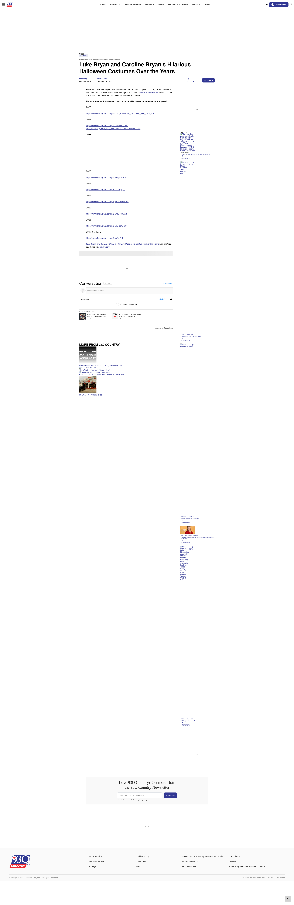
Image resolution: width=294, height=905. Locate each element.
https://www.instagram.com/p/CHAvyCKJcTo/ (106, 177)
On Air (102, 5)
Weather (149, 5)
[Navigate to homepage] (13, 5)
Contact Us (141, 861)
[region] (126, 306)
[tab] (85, 299)
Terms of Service (96, 861)
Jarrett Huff (190, 334)
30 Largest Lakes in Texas (189, 721)
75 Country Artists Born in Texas (191, 336)
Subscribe (170, 795)
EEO (138, 866)
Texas (183, 334)
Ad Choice (235, 856)
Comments (192, 81)
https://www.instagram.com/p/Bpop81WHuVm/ (107, 201)
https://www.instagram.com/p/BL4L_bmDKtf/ (106, 225)
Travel (183, 517)
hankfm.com (104, 246)
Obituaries (185, 535)
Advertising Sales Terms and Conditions (247, 866)
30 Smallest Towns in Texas (190, 519)
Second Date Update (178, 5)
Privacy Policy (95, 856)
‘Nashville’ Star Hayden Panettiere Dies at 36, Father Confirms (197, 538)
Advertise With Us (190, 861)
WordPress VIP (258, 878)
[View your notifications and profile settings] (267, 4)
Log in (164, 283)
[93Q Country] (19, 867)
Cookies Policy (142, 856)
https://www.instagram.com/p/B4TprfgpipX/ (105, 189)
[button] (147, 54)
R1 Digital (93, 866)
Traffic (207, 5)
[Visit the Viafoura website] (168, 328)
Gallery (83, 56)
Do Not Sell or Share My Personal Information (203, 856)
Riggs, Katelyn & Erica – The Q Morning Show (195, 154)
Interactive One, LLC (32, 878)
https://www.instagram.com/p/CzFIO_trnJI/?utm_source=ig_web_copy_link (120, 113)
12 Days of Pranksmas (147, 92)
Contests (115, 5)
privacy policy (142, 800)
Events (160, 5)
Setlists (196, 5)
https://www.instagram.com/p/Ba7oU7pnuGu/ (106, 213)
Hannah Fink (85, 81)
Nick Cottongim (194, 535)
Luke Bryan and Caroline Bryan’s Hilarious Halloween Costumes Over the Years (122, 243)
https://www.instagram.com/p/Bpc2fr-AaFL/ (105, 238)
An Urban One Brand (276, 878)
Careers (232, 861)
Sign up (169, 283)
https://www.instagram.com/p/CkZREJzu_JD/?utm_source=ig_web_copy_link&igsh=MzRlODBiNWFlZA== (113, 127)
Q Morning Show (133, 5)
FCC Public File (189, 866)
